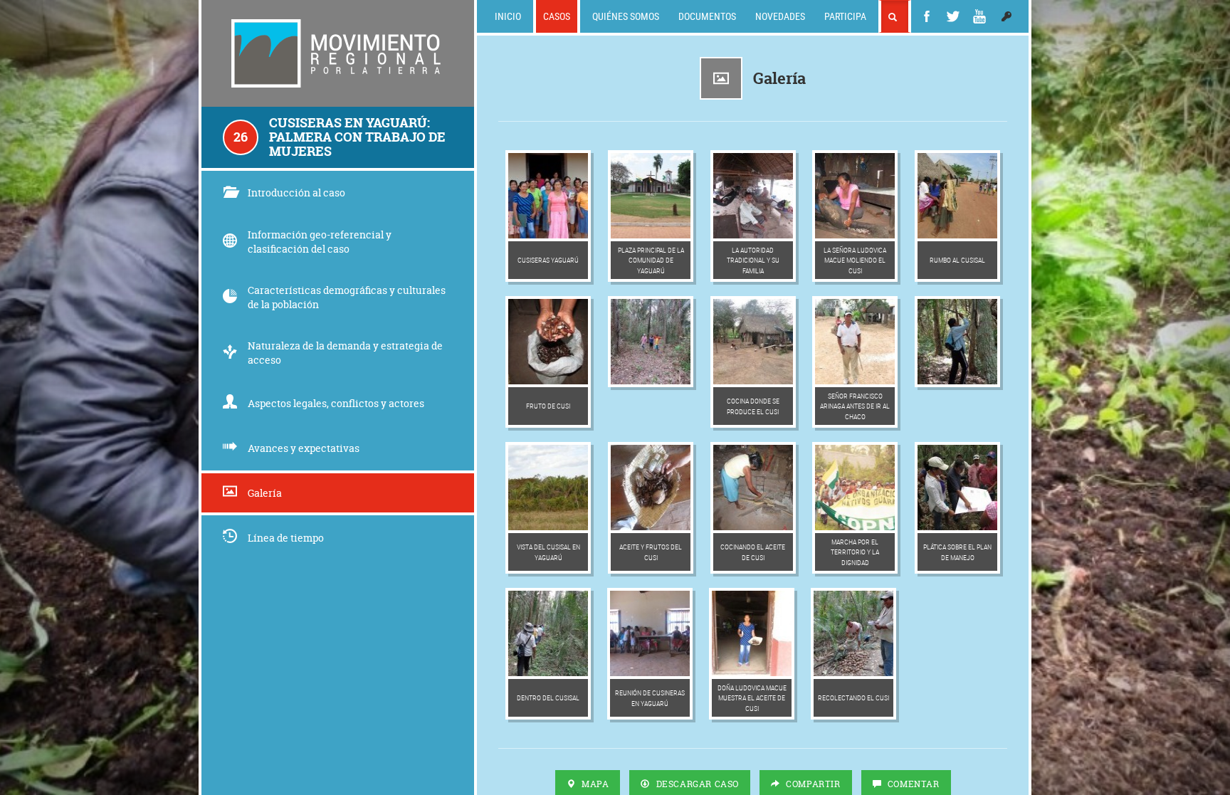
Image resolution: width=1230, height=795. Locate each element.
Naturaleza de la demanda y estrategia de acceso (345, 353)
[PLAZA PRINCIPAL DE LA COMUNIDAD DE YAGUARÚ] (650, 195)
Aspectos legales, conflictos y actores (336, 403)
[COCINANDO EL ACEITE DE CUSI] (753, 487)
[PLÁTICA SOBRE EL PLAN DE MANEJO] (957, 487)
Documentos (707, 16)
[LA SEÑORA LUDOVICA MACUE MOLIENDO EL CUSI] (855, 195)
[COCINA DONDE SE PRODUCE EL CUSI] (753, 341)
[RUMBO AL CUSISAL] (957, 195)
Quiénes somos (625, 16)
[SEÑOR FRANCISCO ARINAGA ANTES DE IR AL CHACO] (855, 341)
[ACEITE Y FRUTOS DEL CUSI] (650, 487)
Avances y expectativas (303, 448)
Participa (845, 16)
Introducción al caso (296, 192)
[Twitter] (953, 16)
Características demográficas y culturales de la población (347, 297)
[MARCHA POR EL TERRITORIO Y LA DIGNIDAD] (855, 487)
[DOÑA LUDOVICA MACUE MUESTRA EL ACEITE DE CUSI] (752, 633)
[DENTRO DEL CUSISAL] (548, 633)
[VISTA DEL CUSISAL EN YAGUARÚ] (548, 487)
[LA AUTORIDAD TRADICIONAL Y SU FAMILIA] (753, 195)
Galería (265, 493)
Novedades (780, 16)
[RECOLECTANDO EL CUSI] (853, 633)
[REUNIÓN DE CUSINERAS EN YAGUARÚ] (650, 633)
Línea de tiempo (286, 537)
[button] (1006, 16)
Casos (556, 16)
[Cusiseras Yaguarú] (548, 195)
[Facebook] (926, 16)
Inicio (508, 16)
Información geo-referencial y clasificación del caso (319, 242)
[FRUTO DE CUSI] (548, 341)
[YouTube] (979, 16)
